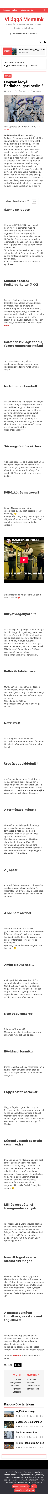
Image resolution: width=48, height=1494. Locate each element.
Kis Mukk (10, 91)
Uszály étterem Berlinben (29, 1422)
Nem (34, 1486)
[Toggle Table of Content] (33, 201)
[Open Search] (41, 42)
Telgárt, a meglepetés (30, 10)
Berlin (8, 76)
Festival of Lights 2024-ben (30, 1443)
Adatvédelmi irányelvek (24, 1490)
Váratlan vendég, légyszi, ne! (29, 49)
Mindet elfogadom (20, 1486)
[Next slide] (44, 10)
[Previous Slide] (41, 10)
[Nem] (45, 1481)
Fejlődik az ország (25, 1411)
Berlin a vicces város (26, 1432)
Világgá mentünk (24, 19)
